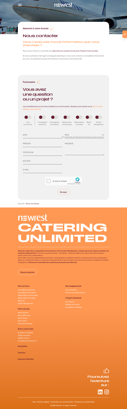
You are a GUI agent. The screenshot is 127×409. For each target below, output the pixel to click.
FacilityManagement (99, 123)
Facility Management (25, 303)
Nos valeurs (69, 302)
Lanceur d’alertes (26, 359)
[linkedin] (117, 40)
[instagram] (123, 40)
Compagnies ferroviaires (27, 292)
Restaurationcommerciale (67, 123)
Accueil (21, 203)
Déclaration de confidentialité (62, 402)
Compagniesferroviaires (54, 123)
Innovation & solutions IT (27, 341)
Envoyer (63, 193)
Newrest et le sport (72, 304)
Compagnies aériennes (26, 290)
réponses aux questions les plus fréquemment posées (75, 51)
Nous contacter (27, 272)
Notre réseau (23, 318)
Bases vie (21, 301)
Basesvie (89, 123)
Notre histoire (23, 312)
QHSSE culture (23, 338)
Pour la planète (71, 290)
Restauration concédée (26, 298)
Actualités (22, 346)
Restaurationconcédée (79, 123)
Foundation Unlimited (73, 307)
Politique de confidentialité (84, 402)
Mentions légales (43, 402)
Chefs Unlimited (24, 335)
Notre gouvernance (25, 323)
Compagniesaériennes (42, 123)
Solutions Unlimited (25, 332)
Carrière (21, 353)
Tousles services (27, 123)
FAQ (34, 402)
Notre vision (22, 321)
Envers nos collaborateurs (75, 292)
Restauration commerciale (28, 295)
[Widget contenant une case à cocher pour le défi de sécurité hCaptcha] (63, 181)
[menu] (20, 5)
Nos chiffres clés (24, 315)
